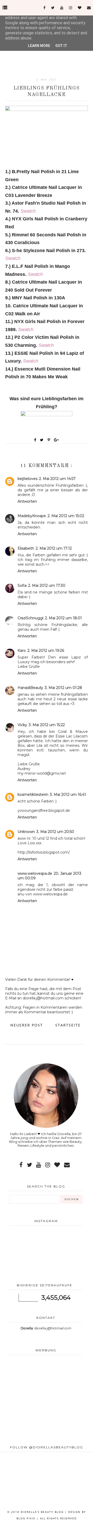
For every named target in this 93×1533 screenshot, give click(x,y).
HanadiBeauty (30, 687)
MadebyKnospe (32, 515)
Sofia (22, 585)
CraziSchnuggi (30, 618)
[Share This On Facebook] (35, 440)
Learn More (39, 46)
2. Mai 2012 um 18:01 (63, 618)
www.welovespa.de (35, 873)
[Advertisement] (46, 1400)
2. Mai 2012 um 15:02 (66, 515)
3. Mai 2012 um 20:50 (55, 831)
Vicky (22, 725)
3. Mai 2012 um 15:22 (47, 725)
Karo (22, 650)
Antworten (27, 501)
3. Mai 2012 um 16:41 (68, 794)
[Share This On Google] (56, 440)
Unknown (26, 831)
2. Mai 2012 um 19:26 (45, 650)
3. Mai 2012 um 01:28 (63, 687)
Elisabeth (26, 548)
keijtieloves (27, 478)
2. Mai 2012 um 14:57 (57, 478)
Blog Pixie (26, 1518)
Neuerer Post (26, 1025)
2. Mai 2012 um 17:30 (46, 585)
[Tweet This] (42, 440)
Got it (61, 46)
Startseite (68, 1025)
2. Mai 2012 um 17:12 (54, 548)
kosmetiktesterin (33, 794)
